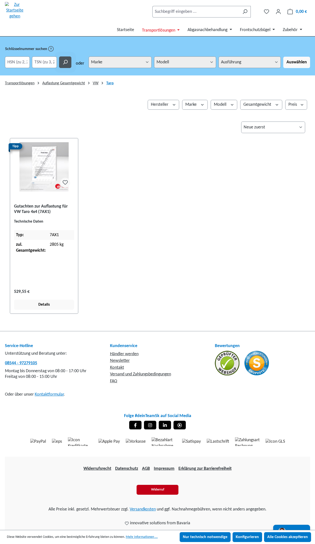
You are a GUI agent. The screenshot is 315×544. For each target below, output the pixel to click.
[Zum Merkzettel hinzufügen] (65, 183)
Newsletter (120, 360)
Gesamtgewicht (257, 104)
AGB (146, 468)
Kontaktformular (49, 394)
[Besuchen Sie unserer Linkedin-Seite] (165, 425)
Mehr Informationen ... (142, 537)
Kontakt (117, 367)
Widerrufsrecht (97, 468)
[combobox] (195, 12)
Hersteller (160, 104)
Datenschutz (126, 468)
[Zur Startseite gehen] (15, 10)
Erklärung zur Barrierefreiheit (205, 468)
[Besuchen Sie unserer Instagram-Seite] (150, 425)
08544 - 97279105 (21, 363)
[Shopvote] (256, 363)
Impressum (164, 468)
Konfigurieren (247, 537)
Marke (191, 104)
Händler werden (124, 354)
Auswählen (296, 62)
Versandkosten (143, 509)
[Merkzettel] (266, 12)
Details (44, 305)
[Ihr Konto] (278, 12)
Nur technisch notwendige (205, 537)
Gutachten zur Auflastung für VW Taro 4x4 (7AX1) (41, 209)
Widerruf (157, 489)
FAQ (113, 381)
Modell (220, 104)
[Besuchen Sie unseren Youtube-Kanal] (179, 425)
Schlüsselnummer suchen (26, 49)
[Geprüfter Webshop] (227, 363)
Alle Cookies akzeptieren (287, 537)
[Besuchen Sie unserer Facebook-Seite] (135, 425)
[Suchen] (245, 12)
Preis (293, 104)
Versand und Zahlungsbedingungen (140, 374)
